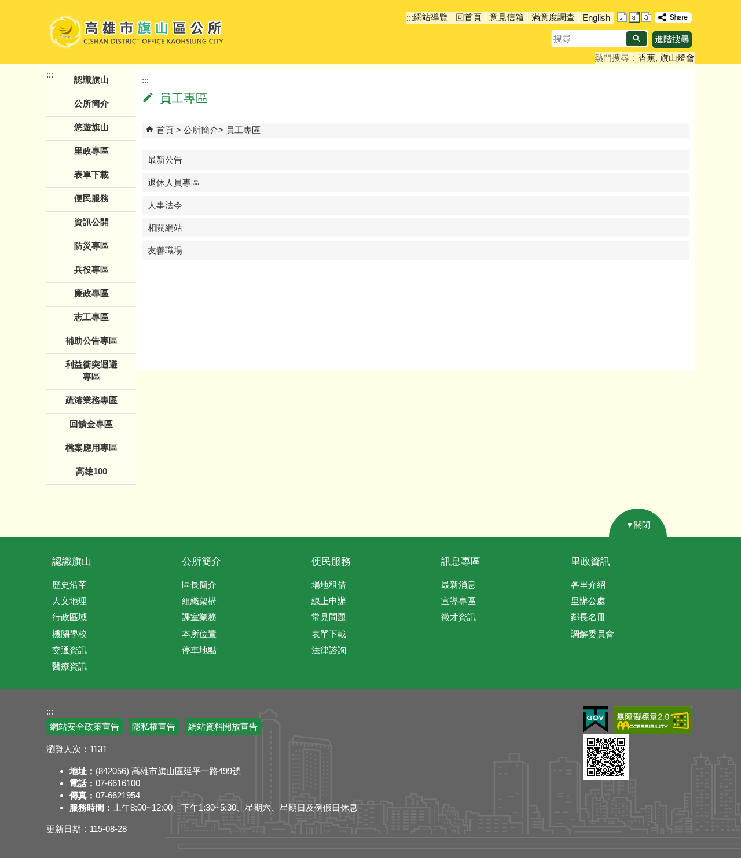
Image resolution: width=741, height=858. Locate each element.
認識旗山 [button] (91, 79)
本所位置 (199, 634)
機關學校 (69, 634)
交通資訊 (69, 650)
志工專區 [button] (91, 317)
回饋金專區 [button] (91, 424)
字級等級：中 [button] (634, 17)
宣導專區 (458, 601)
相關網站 (165, 228)
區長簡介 (199, 585)
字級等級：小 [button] (622, 17)
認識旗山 (71, 561)
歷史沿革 (69, 585)
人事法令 (165, 205)
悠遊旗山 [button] (91, 127)
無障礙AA (653, 720)
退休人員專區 (174, 182)
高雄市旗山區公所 (137, 32)
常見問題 (328, 617)
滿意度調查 (553, 17)
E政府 (595, 719)
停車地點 (199, 650)
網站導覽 (430, 17)
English (596, 18)
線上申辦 (328, 601)
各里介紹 (588, 585)
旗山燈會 (677, 57)
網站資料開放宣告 (223, 726)
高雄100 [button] (91, 471)
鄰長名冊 (588, 617)
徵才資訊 (458, 617)
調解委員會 (592, 634)
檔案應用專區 (91, 447)
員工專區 (243, 130)
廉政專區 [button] (91, 293)
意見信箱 (506, 17)
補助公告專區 (91, 340)
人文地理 (69, 601)
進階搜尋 (672, 39)
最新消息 (458, 585)
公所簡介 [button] (91, 103)
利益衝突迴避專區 (91, 370)
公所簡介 (201, 130)
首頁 (165, 130)
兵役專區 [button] (91, 269)
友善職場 (165, 250)
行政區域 (69, 617)
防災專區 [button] (91, 246)
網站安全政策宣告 (84, 726)
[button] (636, 38)
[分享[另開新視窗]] (673, 17)
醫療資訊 (69, 666)
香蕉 (646, 57)
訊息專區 (460, 561)
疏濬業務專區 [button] (91, 400)
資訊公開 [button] (91, 222)
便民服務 (331, 561)
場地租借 (328, 585)
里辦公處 (588, 601)
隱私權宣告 (153, 726)
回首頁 (469, 17)
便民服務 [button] (91, 198)
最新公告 (165, 159)
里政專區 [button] (91, 151)
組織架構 (199, 601)
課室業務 (199, 617)
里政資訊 (590, 561)
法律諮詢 (328, 650)
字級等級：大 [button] (646, 17)
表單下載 (91, 174)
